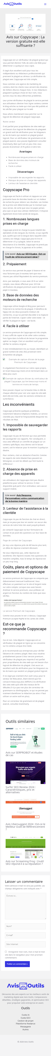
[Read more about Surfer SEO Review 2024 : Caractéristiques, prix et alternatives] (26, 772)
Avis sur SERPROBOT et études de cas (24, 754)
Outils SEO (25, 1018)
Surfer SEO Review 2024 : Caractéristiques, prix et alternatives (21, 789)
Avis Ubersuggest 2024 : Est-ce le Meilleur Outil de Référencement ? (25, 826)
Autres (25, 1029)
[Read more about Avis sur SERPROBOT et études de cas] (26, 738)
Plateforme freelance (25, 1024)
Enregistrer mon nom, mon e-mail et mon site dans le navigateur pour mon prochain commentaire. (25, 955)
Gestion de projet (25, 1021)
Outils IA (25, 1015)
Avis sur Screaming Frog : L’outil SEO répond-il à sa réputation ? (25, 862)
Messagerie (25, 1027)
